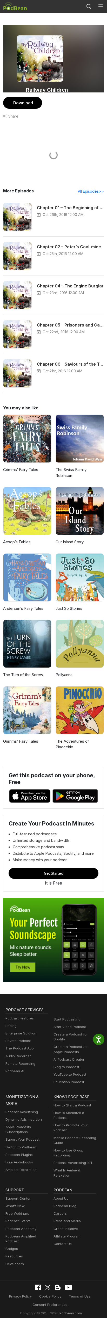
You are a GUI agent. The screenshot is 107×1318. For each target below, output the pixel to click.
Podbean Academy (20, 1229)
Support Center (18, 1198)
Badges (11, 1249)
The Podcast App (19, 1048)
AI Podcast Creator (69, 1059)
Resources (14, 1256)
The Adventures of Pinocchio (72, 744)
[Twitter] (48, 1287)
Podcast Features (19, 1018)
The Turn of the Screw (23, 674)
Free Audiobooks (19, 1162)
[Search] (88, 6)
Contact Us (63, 1244)
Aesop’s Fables (17, 541)
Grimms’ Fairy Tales (20, 469)
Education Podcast (69, 1082)
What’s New (15, 1206)
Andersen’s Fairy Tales (23, 608)
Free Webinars (17, 1213)
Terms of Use (80, 1296)
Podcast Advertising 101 (73, 1163)
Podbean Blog (65, 1206)
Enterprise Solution (20, 1033)
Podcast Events (18, 1221)
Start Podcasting (67, 1019)
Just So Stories (69, 608)
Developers (14, 1264)
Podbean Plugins (19, 1155)
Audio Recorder (18, 1056)
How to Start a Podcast (72, 1105)
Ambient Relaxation (21, 1170)
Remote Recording (20, 1063)
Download (23, 102)
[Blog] (58, 1287)
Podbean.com (70, 1313)
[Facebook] (38, 1287)
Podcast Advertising (21, 1112)
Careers (60, 1213)
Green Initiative (66, 1229)
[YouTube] (68, 1287)
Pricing (11, 1026)
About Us (61, 1198)
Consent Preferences (50, 1304)
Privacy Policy (20, 1296)
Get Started (53, 873)
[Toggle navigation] (100, 6)
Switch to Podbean (20, 1147)
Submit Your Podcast (22, 1139)
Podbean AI (14, 1071)
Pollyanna (64, 674)
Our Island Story (70, 541)
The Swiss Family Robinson (71, 472)
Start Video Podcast (70, 1027)
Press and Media (67, 1221)
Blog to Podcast (66, 1067)
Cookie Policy (50, 1296)
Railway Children (47, 90)
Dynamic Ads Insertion (23, 1119)
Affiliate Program (67, 1236)
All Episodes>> (91, 191)
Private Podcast (18, 1041)
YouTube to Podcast (70, 1074)
